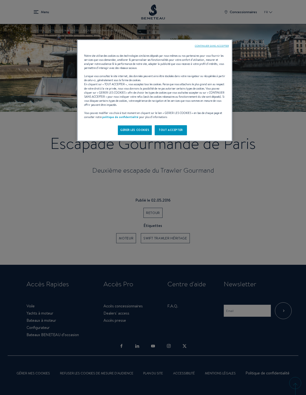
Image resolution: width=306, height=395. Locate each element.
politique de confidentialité (120, 117)
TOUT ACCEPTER (171, 130)
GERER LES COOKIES (134, 130)
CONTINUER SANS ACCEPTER (212, 45)
